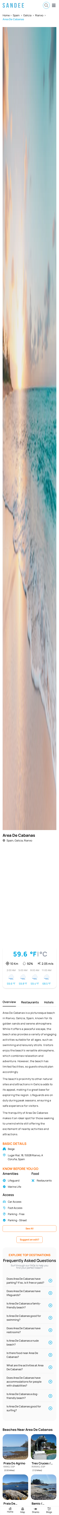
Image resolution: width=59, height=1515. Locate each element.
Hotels (49, 1002)
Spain (16, 15)
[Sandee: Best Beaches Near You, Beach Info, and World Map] (13, 5)
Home (6, 15)
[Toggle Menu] (53, 5)
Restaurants (30, 1002)
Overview (9, 1002)
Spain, (10, 840)
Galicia (27, 15)
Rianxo (39, 15)
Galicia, (19, 840)
